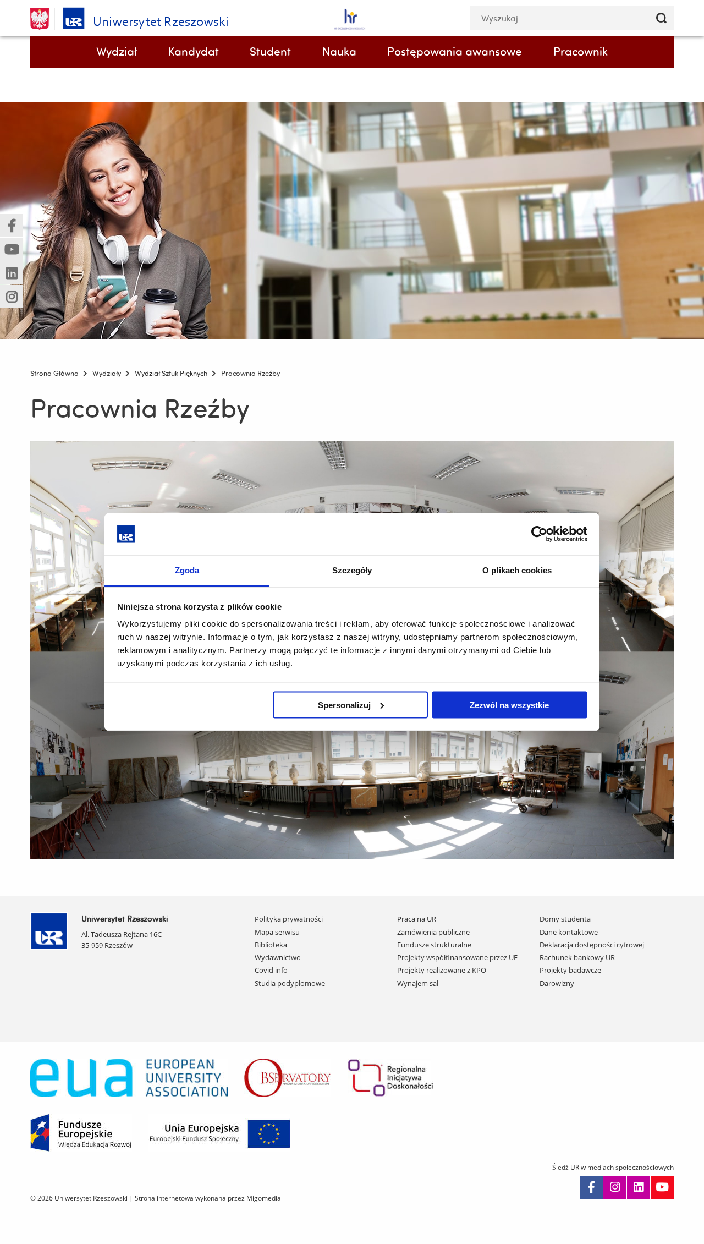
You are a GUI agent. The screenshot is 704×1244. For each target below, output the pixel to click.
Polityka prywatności (289, 919)
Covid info (271, 970)
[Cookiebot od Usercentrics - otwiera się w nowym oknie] (539, 533)
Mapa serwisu (277, 932)
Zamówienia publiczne (433, 932)
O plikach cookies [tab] (517, 570)
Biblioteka (271, 945)
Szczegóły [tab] (352, 570)
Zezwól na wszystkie (509, 704)
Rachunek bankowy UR (577, 957)
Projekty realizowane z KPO (441, 970)
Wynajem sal (417, 983)
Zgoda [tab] (187, 570)
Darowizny (557, 983)
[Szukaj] (661, 18)
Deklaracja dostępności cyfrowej (592, 945)
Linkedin (638, 1187)
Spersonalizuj (344, 704)
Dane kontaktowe (569, 932)
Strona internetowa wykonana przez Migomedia (208, 1198)
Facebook (591, 1187)
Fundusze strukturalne (434, 945)
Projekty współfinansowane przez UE (457, 957)
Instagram (614, 1187)
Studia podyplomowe (290, 983)
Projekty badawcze (570, 970)
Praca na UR (416, 919)
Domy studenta (565, 919)
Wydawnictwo (278, 957)
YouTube (662, 1187)
